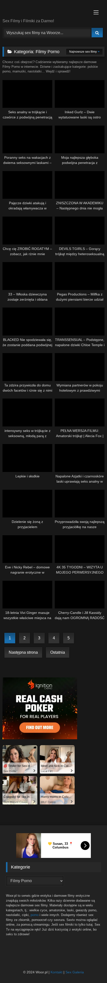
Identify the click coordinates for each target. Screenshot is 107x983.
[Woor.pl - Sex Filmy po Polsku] (43, 9)
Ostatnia (57, 652)
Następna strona (23, 652)
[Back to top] (91, 968)
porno (35, 915)
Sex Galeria (74, 972)
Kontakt (56, 972)
